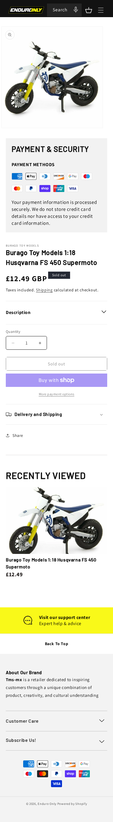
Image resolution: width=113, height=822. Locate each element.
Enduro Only (47, 804)
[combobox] (64, 10)
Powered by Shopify (72, 804)
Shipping (44, 289)
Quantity (13, 331)
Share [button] (17, 435)
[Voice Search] (75, 9)
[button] (88, 10)
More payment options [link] (56, 394)
